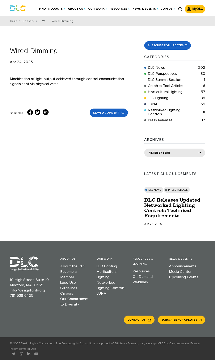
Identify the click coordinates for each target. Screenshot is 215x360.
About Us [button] (75, 8)
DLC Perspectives (176, 74)
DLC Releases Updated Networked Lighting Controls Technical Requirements (172, 208)
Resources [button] (118, 8)
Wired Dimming (34, 51)
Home (13, 21)
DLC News (176, 68)
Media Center (180, 272)
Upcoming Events (183, 277)
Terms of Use (27, 348)
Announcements (182, 266)
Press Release (178, 190)
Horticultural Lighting (176, 92)
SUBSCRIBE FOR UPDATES (166, 45)
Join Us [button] (167, 8)
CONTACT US (136, 320)
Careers (66, 293)
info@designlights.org (27, 290)
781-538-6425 (21, 296)
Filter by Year (159, 153)
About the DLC (72, 266)
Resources (141, 271)
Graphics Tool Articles (176, 86)
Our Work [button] (96, 8)
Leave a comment (106, 112)
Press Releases (176, 120)
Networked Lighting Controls (176, 112)
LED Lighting (176, 98)
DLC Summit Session (176, 80)
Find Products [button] (51, 8)
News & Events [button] (144, 8)
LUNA (176, 104)
